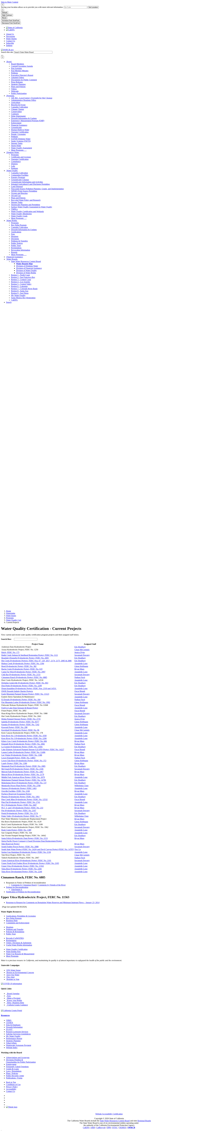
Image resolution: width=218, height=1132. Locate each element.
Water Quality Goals (19, 216)
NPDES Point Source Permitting (24, 191)
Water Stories (11, 39)
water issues (11, 615)
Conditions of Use (13, 1084)
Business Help (12, 920)
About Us (10, 34)
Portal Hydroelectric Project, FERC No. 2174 (19, 813)
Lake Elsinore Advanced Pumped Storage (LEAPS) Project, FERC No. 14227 (32, 749)
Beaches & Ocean (18, 105)
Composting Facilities (19, 175)
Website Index (11, 1047)
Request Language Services (17, 1032)
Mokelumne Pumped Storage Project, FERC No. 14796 (23, 780)
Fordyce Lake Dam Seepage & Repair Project (19, 708)
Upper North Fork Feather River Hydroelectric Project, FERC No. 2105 (30, 863)
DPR (109, 1127)
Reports (14, 252)
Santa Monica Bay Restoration (23, 298)
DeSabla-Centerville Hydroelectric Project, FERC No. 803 (24, 683)
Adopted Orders (17, 77)
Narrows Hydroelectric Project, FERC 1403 (18, 788)
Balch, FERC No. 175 (10, 652)
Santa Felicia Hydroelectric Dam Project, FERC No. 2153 (24, 838)
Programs (10, 96)
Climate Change (17, 109)
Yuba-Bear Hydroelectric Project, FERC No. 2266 (21, 869)
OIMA (8, 1020)
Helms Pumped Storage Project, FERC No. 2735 (20, 719)
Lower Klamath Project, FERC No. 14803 (18, 758)
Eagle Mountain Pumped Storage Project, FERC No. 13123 (25, 694)
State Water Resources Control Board (26, 261)
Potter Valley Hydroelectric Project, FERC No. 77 (21, 816)
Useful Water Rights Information (19, 945)
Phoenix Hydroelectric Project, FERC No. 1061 (20, 797)
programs (10, 618)
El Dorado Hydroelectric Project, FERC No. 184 (20, 699)
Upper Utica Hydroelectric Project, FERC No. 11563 (22, 866)
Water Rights (11, 220)
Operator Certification (20, 132)
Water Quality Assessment (21, 148)
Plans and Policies (18, 87)
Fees (13, 234)
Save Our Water (12, 975)
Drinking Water (12, 152)
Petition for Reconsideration (17, 887)
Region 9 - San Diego (20, 293)
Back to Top (11, 1082)
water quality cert (13, 620)
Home (8, 611)
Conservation (16, 111)
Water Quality (12, 171)
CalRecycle (100, 1127)
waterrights (10, 613)
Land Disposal (17, 186)
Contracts (15, 114)
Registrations (16, 248)
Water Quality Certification (17, 949)
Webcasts (15, 91)
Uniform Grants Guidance (17, 1005)
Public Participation (19, 93)
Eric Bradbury (80, 647)
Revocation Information (20, 250)
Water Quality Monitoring (21, 214)
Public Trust (16, 245)
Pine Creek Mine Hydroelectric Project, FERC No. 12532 (24, 799)
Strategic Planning (18, 84)
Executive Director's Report (22, 75)
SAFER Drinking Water (20, 139)
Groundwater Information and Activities (27, 182)
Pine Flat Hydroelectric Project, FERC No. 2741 (20, 802)
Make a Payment (13, 998)
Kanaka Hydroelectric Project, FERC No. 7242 (20, 724)
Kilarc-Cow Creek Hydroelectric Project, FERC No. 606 (24, 741)
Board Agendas (12, 994)
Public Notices (17, 243)
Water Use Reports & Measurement (20, 954)
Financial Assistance (19, 125)
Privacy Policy (12, 1087)
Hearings (14, 236)
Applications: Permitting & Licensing (21, 916)
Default (4, 12)
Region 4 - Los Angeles (20, 282)
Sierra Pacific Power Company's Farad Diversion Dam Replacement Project (31, 841)
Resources (5, 1015)
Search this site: (7, 52)
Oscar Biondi (79, 691)
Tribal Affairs (11, 1043)
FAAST (9, 1029)
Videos (14, 89)
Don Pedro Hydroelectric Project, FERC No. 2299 (21, 686)
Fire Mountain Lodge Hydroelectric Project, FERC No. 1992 (25, 702)
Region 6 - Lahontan (19, 286)
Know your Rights (14, 1000)
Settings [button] (9, 45)
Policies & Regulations (15, 932)
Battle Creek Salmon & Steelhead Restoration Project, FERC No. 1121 (29, 655)
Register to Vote (12, 979)
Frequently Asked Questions (17, 1067)
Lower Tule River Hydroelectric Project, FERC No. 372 (23, 761)
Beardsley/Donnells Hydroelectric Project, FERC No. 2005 (25, 658)
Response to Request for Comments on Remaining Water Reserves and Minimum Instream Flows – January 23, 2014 (52, 902)
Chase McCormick (81, 650)
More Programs (12, 956)
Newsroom (10, 36)
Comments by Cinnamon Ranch (24, 885)
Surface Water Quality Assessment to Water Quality (31, 207)
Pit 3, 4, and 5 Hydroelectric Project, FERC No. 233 (22, 808)
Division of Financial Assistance (29, 268)
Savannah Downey (82, 655)
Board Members (17, 64)
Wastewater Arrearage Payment (18, 1045)
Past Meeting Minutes (19, 71)
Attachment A (16, 889)
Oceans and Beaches (19, 193)
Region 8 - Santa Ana (19, 291)
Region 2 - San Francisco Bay (23, 277)
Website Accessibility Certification (109, 1114)
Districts (14, 164)
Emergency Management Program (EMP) (27, 121)
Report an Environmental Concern (20, 972)
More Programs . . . (18, 150)
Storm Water (16, 146)
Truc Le (77, 849)
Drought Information (14, 1027)
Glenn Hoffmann (81, 666)
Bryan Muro (79, 669)
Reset (4, 18)
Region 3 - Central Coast (21, 279)
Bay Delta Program (18, 225)
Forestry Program (18, 177)
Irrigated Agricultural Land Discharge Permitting (30, 184)
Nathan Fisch (79, 677)
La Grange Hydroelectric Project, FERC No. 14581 (22, 747)
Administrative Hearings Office (23, 100)
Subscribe (10, 43)
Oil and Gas (16, 195)
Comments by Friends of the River (52, 885)
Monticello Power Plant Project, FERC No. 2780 (20, 786)
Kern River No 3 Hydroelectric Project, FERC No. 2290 (24, 738)
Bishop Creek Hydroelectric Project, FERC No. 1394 (22, 663)
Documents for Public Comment (24, 80)
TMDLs (14, 209)
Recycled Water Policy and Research (25, 200)
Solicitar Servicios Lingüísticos (18, 1034)
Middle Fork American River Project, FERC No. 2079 (23, 777)
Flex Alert (10, 977)
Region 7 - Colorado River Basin (24, 289)
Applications (16, 232)
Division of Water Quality (26, 270)
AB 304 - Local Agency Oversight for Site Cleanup (31, 98)
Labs (13, 166)
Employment (11, 1064)
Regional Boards (144, 1121)
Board (9, 62)
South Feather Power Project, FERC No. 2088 (19, 847)
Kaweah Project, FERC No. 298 (14, 727)
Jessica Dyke (79, 652)
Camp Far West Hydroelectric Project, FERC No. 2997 (23, 672)
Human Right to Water (20, 130)
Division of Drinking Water (27, 266)
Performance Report (14, 1038)
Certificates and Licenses (21, 157)
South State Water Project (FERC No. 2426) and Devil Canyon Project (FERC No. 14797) (37, 849)
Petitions (14, 73)
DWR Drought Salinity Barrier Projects (17, 691)
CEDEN (9, 1023)
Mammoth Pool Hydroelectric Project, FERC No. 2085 (23, 766)
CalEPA (14, 300)
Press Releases (17, 82)
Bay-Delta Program (14, 918)
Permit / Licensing (18, 134)
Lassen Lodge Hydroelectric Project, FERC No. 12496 (23, 752)
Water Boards (12, 259)
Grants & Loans (12, 1069)
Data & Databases (13, 1025)
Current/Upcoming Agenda (22, 66)
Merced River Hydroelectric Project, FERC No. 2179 (22, 774)
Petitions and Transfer (14, 929)
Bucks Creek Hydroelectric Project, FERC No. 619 (21, 669)
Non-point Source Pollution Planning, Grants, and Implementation (37, 189)
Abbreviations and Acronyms (17, 1057)
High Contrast (7, 15)
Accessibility (11, 1089)
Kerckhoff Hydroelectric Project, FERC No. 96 (20, 730)
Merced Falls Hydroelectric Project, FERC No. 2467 (22, 772)
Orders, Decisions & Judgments (18, 943)
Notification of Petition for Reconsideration (23, 892)
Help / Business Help (15, 1003)
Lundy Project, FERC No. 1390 (14, 763)
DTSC (115, 1127)
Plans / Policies (12, 1073)
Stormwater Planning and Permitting (25, 205)
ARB (93, 1127)
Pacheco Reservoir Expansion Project (16, 794)
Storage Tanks (16, 143)
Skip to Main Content (9, 2)
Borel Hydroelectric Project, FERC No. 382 (18, 666)
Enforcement (16, 123)
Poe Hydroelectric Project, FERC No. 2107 (18, 810)
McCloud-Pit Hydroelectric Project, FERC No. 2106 (22, 769)
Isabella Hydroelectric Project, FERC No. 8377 (20, 722)
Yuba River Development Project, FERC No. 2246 (21, 872)
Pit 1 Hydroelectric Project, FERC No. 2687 (19, 805)
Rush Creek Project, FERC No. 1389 (16, 830)
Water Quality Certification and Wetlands (27, 211)
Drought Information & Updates (24, 118)
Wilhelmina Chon (81, 786)
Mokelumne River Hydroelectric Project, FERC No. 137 (24, 783)
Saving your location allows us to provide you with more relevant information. (32, 7)
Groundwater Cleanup (20, 180)
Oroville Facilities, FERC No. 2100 (15, 791)
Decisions (15, 239)
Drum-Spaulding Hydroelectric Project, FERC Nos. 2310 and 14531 (29, 688)
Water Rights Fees (13, 952)
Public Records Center (15, 1076)
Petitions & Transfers (19, 241)
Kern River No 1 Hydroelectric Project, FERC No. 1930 (24, 736)
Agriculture (15, 102)
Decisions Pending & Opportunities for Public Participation (21, 1061)
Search (8, 302)
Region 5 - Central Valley (21, 284)
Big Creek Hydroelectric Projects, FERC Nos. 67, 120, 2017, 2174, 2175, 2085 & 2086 (36, 661)
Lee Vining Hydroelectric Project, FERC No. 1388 (21, 755)
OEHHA (122, 1127)
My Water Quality (18, 295)
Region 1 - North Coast (20, 275)
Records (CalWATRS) (15, 938)
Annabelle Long (80, 663)
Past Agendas (16, 68)
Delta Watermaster (18, 116)
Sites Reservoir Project (10, 844)
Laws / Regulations (13, 1071)
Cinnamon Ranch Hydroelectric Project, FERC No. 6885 (24, 677)
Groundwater (16, 127)
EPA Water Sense (13, 970)
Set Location (93, 7)
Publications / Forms (14, 1078)
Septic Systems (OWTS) (21, 141)
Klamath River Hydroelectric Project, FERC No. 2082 (23, 744)
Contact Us (10, 41)
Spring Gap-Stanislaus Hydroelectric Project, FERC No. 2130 (26, 852)
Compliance (16, 161)
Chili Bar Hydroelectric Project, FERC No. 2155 (20, 675)
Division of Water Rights (26, 273)
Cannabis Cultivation (19, 107)
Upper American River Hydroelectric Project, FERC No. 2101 (26, 860)
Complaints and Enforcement (17, 923)
